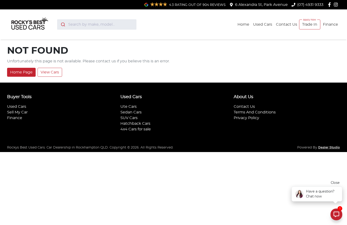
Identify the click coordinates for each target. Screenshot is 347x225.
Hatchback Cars (135, 123)
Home (243, 24)
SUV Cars (129, 118)
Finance (330, 24)
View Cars (50, 72)
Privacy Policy (246, 118)
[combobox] (97, 24)
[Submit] (62, 24)
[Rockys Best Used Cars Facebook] (330, 4)
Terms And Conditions (255, 112)
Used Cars (262, 24)
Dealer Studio (329, 147)
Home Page (21, 72)
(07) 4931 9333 (310, 5)
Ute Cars (128, 106)
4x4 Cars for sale (135, 129)
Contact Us (286, 24)
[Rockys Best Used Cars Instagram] (337, 4)
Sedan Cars (131, 112)
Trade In (309, 24)
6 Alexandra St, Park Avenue (261, 5)
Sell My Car (17, 112)
